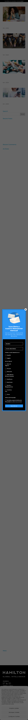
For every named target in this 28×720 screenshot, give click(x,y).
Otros (8, 394)
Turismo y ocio (8, 390)
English (8, 358)
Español (9, 355)
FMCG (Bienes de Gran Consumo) (9, 375)
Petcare (9, 368)
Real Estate (9, 382)
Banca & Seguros (8, 364)
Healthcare (9, 379)
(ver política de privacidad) (16, 401)
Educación (9, 371)
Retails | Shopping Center (9, 386)
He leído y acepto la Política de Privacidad (13, 401)
